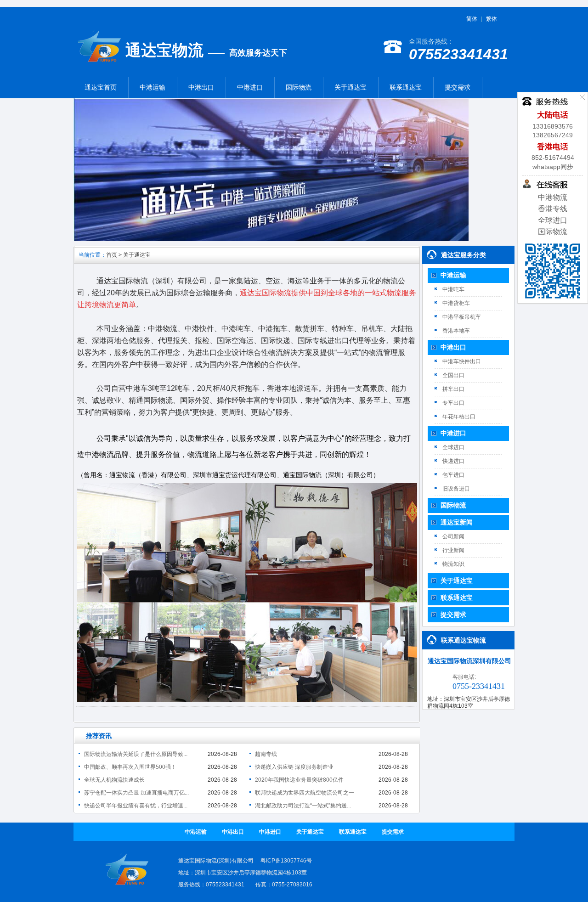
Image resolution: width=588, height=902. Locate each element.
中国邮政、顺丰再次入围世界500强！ (130, 767)
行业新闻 (453, 550)
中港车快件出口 (461, 361)
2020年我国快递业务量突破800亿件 (299, 780)
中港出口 (201, 87)
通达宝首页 (101, 87)
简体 (471, 19)
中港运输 (152, 87)
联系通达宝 (406, 87)
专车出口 (453, 403)
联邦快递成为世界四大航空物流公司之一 (304, 792)
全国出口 (453, 375)
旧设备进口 (456, 488)
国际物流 (298, 87)
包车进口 (453, 475)
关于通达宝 (350, 87)
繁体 (491, 19)
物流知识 (453, 564)
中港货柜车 (456, 303)
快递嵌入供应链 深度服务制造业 (294, 767)
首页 (111, 255)
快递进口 (453, 461)
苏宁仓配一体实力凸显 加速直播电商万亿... (136, 792)
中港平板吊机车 (461, 317)
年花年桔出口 (458, 416)
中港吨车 (453, 289)
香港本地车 (456, 330)
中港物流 (552, 197)
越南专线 (266, 754)
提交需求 (457, 87)
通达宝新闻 (457, 522)
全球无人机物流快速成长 (114, 780)
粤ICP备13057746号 (286, 860)
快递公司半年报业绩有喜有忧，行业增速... (135, 805)
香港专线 (552, 209)
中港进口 (250, 87)
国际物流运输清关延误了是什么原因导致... (135, 754)
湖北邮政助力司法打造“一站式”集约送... (303, 805)
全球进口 (552, 220)
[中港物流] (99, 64)
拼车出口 (453, 389)
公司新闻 (453, 536)
